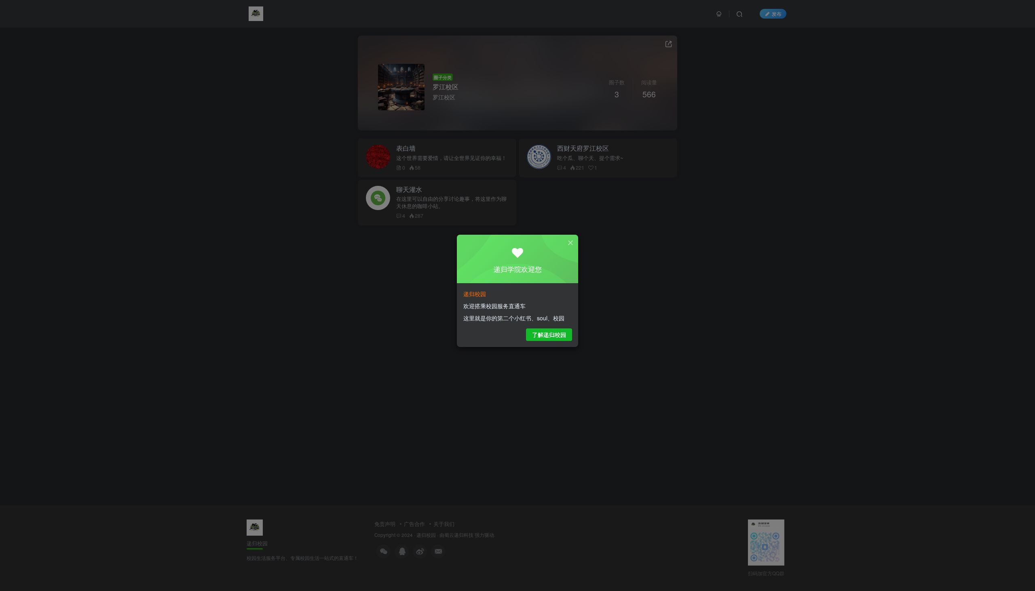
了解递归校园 (549, 334)
